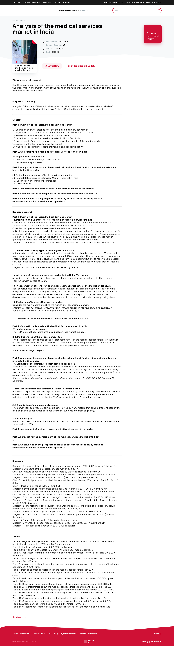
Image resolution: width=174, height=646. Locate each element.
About (57, 2)
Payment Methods (68, 633)
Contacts (67, 2)
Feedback (47, 2)
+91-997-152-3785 (74, 10)
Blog (56, 633)
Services (16, 2)
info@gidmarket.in (152, 641)
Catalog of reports (31, 2)
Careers (82, 633)
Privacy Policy (39, 633)
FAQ (49, 633)
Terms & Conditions (21, 633)
